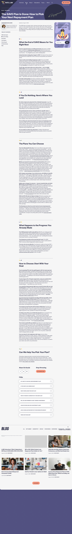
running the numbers (46, 289)
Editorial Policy (64, 531)
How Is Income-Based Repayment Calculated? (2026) (10, 472)
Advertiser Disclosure (7, 22)
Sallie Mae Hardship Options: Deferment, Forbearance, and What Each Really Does (58, 450)
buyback (25, 65)
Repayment (7, 10)
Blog (3, 10)
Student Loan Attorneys (64, 429)
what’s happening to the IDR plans (32, 171)
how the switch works (39, 320)
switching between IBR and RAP (26, 252)
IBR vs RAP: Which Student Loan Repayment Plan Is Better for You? (33, 450)
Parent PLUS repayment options (41, 159)
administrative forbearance (34, 50)
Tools (42, 2)
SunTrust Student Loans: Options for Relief (36, 471)
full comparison (29, 193)
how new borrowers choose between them (39, 155)
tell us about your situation (28, 361)
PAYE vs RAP (33, 201)
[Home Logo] (10, 2)
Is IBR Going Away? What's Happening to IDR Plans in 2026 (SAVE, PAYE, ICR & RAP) (12, 450)
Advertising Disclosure (56, 531)
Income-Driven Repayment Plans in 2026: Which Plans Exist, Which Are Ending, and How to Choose (58, 473)
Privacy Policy (48, 531)
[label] (20, 371)
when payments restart (39, 84)
